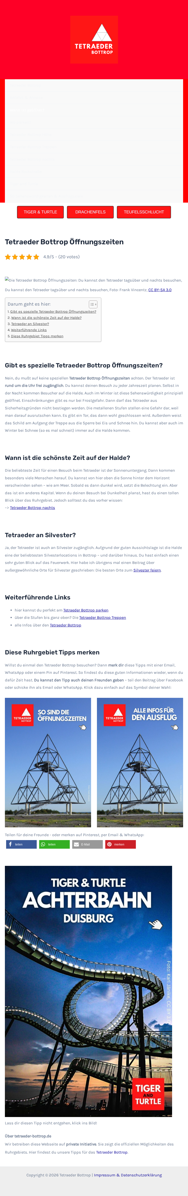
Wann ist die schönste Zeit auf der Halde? (46, 317)
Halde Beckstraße (26, 171)
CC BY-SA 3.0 (160, 289)
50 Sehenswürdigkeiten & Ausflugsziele (46, 196)
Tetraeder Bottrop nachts (32, 159)
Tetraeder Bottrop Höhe (30, 134)
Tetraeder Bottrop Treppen (33, 146)
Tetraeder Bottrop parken (85, 610)
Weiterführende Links (29, 330)
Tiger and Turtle (24, 184)
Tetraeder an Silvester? (30, 324)
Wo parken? (20, 122)
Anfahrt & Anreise (26, 97)
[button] (21, 844)
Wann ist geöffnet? (27, 110)
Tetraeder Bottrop (25, 85)
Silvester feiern (147, 570)
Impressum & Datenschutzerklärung (128, 1175)
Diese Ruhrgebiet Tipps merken (37, 336)
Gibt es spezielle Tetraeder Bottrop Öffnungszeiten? (53, 311)
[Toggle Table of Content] (90, 304)
